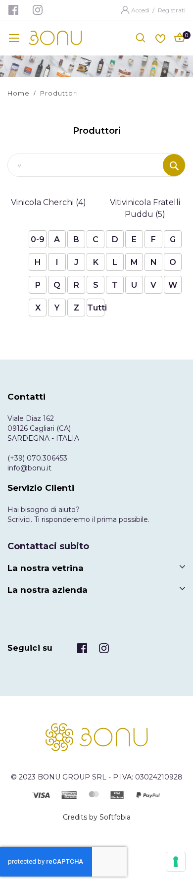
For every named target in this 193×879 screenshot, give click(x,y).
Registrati (172, 10)
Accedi (141, 10)
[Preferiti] (160, 37)
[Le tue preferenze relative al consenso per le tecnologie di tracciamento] (175, 861)
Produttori (59, 93)
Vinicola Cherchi (48, 202)
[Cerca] (174, 165)
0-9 (38, 239)
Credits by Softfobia (97, 817)
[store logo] (55, 38)
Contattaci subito (48, 546)
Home (18, 93)
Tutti (95, 307)
